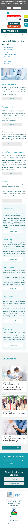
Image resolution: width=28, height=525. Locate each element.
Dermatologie (7, 61)
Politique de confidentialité (13, 522)
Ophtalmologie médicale (10, 54)
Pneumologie (7, 56)
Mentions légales (14, 517)
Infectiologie (7, 59)
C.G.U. (14, 518)
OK (9, 7)
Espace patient (14, 23)
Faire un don (15, 26)
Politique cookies (14, 520)
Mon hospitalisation (14, 483)
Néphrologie (7, 63)
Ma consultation (14, 479)
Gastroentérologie (8, 49)
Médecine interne (8, 47)
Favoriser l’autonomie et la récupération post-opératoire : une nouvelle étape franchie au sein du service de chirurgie (13, 386)
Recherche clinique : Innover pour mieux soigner (14, 414)
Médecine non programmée (11, 52)
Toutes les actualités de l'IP (11, 448)
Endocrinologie (7, 58)
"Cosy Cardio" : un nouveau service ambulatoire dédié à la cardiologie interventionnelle (14, 440)
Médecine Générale (9, 51)
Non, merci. (17, 7)
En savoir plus (11, 98)
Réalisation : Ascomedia (14, 524)
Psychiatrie (6, 65)
